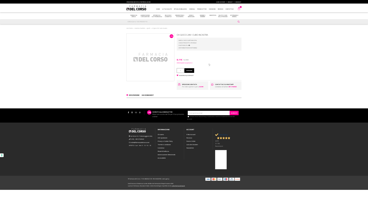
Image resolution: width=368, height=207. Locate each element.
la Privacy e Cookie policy (207, 116)
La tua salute (167, 9)
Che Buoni (212, 9)
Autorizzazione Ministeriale (166, 155)
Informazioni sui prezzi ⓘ (184, 63)
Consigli (192, 9)
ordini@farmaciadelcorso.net (140, 142)
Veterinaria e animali (234, 15)
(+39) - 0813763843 (137, 139)
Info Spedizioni (162, 138)
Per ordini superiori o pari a (192, 87)
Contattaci (229, 9)
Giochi (148, 28)
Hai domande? (148, 95)
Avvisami (189, 70)
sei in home (130, 28)
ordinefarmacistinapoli (178, 186)
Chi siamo (161, 134)
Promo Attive (202, 9)
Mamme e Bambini (202, 15)
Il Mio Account (191, 134)
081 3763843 (233, 87)
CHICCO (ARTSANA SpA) (190, 40)
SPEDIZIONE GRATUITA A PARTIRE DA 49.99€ (139, 2)
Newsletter (190, 148)
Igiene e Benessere (191, 15)
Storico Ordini (190, 141)
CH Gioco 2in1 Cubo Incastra (159, 28)
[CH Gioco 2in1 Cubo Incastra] (150, 57)
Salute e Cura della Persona (223, 15)
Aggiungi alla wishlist (186, 75)
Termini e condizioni (164, 144)
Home (158, 9)
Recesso (220, 9)
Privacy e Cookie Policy (165, 141)
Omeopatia (212, 15)
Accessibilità (162, 158)
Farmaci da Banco (133, 15)
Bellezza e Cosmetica (168, 15)
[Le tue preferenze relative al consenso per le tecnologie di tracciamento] (2, 155)
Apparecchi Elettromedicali (157, 15)
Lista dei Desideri (192, 144)
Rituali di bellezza (180, 9)
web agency (165, 179)
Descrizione (134, 95)
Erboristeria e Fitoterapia (179, 15)
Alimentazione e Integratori (145, 15)
